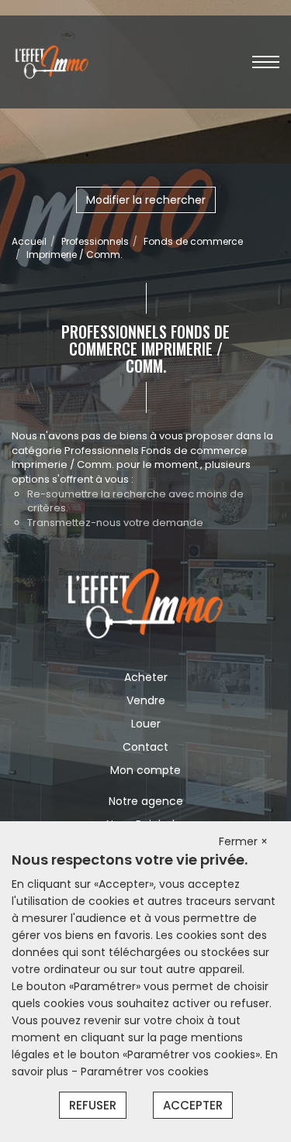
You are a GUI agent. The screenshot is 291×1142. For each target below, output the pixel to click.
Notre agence (146, 801)
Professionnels (95, 241)
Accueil (29, 241)
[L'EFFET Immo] (52, 61)
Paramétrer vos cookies (145, 1071)
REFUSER (92, 1105)
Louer (146, 723)
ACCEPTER (193, 1105)
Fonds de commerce (193, 241)
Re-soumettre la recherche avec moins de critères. (135, 501)
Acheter (146, 677)
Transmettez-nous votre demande (115, 522)
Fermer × (243, 841)
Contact (145, 747)
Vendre (145, 700)
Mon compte (145, 770)
